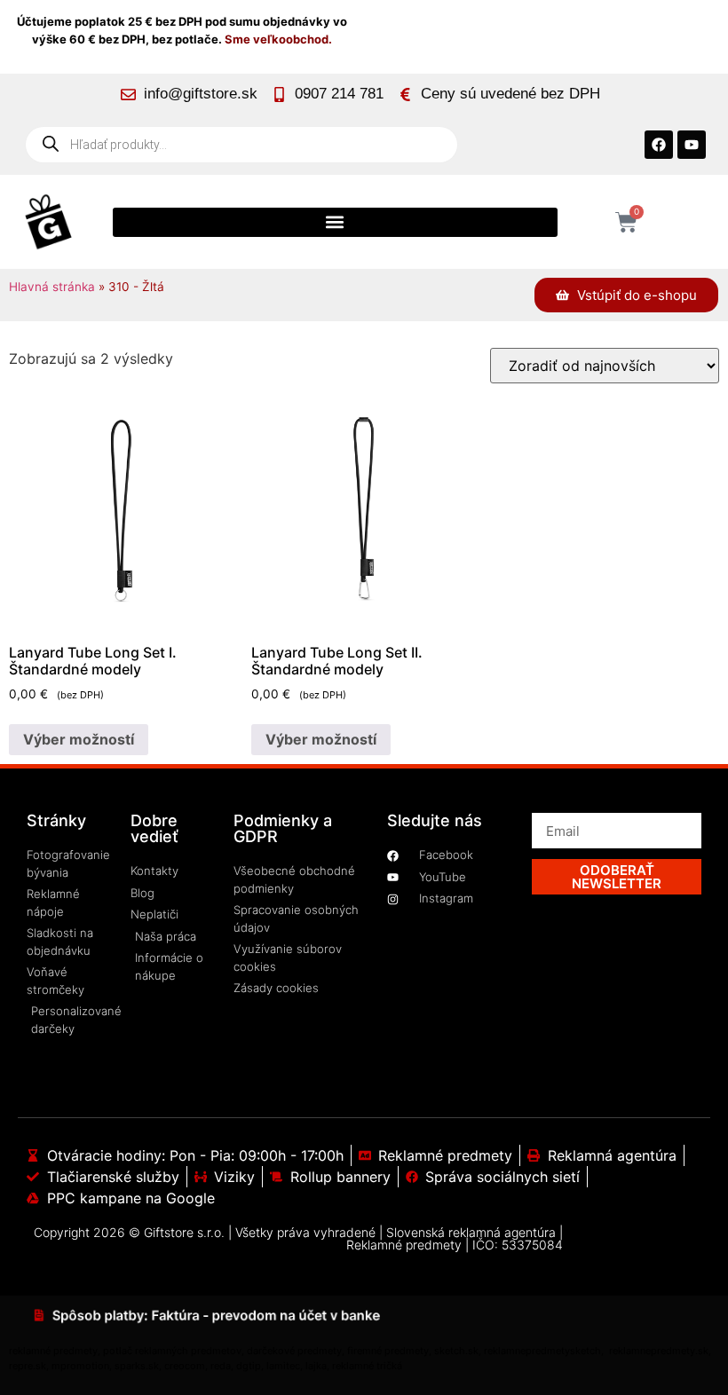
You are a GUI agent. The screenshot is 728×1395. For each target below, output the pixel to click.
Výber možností (78, 739)
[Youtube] (691, 144)
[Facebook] (659, 144)
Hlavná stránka (52, 287)
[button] (335, 222)
